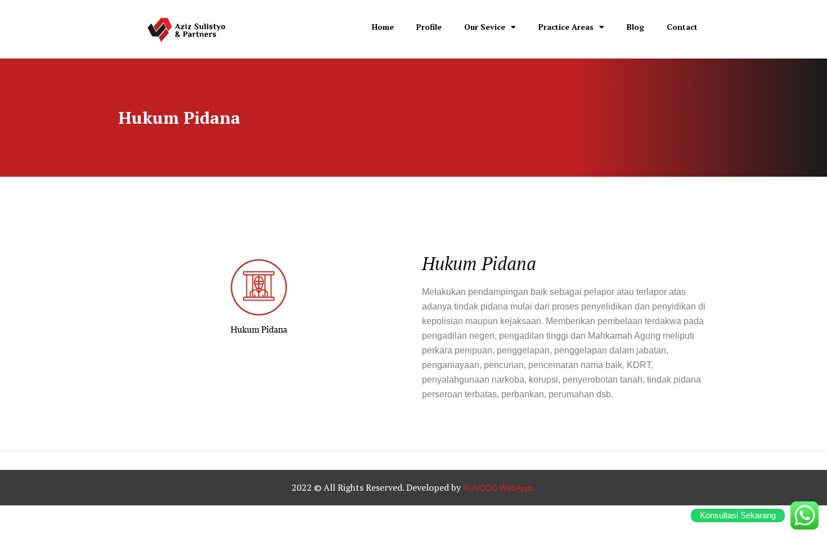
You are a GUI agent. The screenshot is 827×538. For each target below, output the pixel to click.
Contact (682, 26)
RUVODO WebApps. (499, 487)
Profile (429, 26)
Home (383, 26)
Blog (635, 26)
